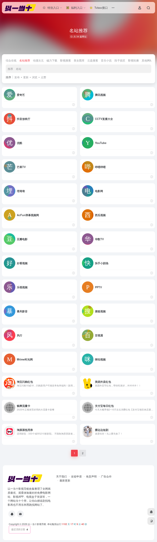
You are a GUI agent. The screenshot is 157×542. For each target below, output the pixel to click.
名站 (18, 69)
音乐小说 (106, 60)
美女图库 (79, 60)
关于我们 (61, 476)
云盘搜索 (92, 60)
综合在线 (11, 60)
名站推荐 (24, 60)
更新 (26, 77)
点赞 (43, 77)
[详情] (73, 104)
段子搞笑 (119, 60)
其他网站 (147, 60)
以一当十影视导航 (37, 524)
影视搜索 (65, 60)
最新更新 (65, 480)
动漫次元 (38, 60)
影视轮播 (133, 60)
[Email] (20, 513)
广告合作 (106, 476)
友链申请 (76, 476)
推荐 (10, 69)
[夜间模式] (151, 521)
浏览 (34, 77)
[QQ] (11, 513)
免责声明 (91, 476)
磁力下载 (52, 60)
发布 (17, 77)
